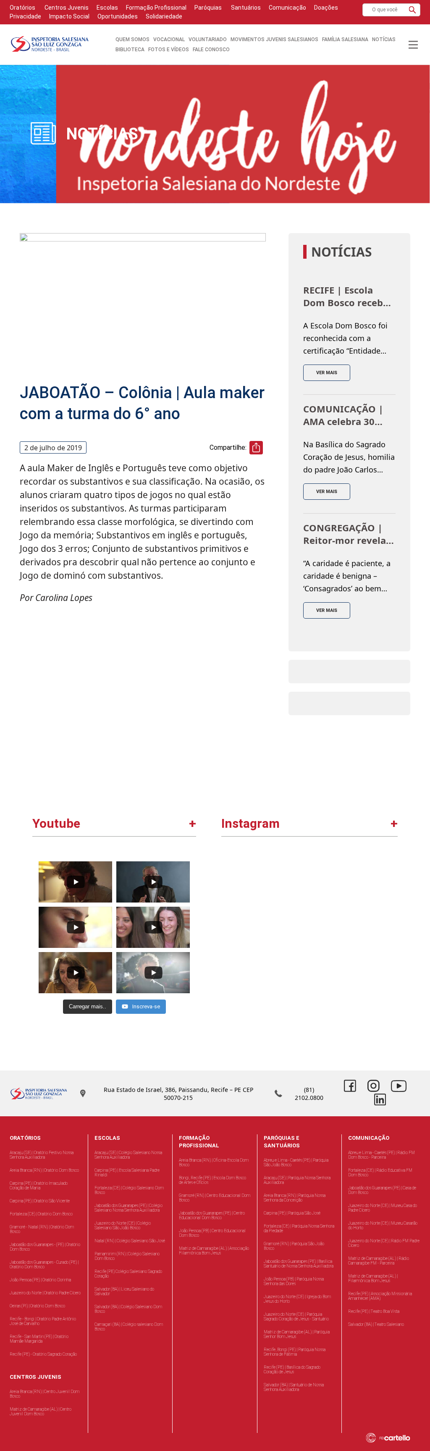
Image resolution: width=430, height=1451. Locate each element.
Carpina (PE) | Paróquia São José (292, 1213)
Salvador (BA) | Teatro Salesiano (376, 1324)
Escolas (107, 7)
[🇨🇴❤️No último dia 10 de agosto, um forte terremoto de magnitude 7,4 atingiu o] (266, 900)
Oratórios (22, 7)
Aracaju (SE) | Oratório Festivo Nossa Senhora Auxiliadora (41, 1155)
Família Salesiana (345, 39)
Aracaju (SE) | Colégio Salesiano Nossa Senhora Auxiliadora (128, 1155)
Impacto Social (69, 16)
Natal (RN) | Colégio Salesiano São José (129, 1240)
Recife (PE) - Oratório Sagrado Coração (43, 1354)
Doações (326, 7)
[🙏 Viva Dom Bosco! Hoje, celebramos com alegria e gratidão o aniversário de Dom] (352, 900)
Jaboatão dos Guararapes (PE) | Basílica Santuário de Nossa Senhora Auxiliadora (298, 1263)
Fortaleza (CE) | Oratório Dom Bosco (41, 1214)
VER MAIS (326, 372)
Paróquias (208, 7)
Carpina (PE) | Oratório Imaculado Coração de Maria (39, 1185)
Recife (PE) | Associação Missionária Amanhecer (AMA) (380, 1296)
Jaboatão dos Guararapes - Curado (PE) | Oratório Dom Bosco (44, 1264)
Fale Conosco (211, 49)
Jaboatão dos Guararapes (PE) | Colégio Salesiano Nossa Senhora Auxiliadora (128, 1207)
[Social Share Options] (231, 936)
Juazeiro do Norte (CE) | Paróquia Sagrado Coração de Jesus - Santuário (296, 1316)
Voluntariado (208, 39)
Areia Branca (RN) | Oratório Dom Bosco (44, 1170)
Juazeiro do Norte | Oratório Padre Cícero (45, 1293)
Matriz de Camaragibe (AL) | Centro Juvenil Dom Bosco (40, 1411)
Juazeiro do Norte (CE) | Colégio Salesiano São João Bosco (122, 1225)
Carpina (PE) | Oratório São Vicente (40, 1201)
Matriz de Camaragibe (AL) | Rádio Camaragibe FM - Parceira (378, 1260)
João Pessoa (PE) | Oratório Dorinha (40, 1280)
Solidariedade (164, 16)
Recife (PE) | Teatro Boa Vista (373, 1311)
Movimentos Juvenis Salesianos (274, 39)
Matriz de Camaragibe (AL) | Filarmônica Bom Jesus (373, 1278)
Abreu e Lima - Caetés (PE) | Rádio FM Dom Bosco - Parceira (381, 1155)
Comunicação (287, 7)
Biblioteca (129, 49)
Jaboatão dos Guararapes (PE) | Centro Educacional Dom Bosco (212, 1215)
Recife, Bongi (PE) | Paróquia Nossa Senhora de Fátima (294, 1352)
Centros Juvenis (66, 7)
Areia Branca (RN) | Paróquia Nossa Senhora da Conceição (294, 1197)
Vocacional (169, 39)
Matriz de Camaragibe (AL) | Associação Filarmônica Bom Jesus (214, 1250)
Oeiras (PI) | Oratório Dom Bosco (37, 1306)
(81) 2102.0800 (309, 1094)
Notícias (384, 39)
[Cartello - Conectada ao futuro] (396, 1438)
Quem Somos (132, 39)
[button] (412, 9)
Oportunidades (117, 16)
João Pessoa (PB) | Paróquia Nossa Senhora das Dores (294, 1281)
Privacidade (25, 16)
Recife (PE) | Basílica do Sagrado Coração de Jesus (292, 1369)
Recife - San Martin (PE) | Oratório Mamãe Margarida (39, 1338)
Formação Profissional (156, 7)
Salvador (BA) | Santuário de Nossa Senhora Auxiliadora (294, 1387)
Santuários (245, 7)
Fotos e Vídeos (168, 49)
